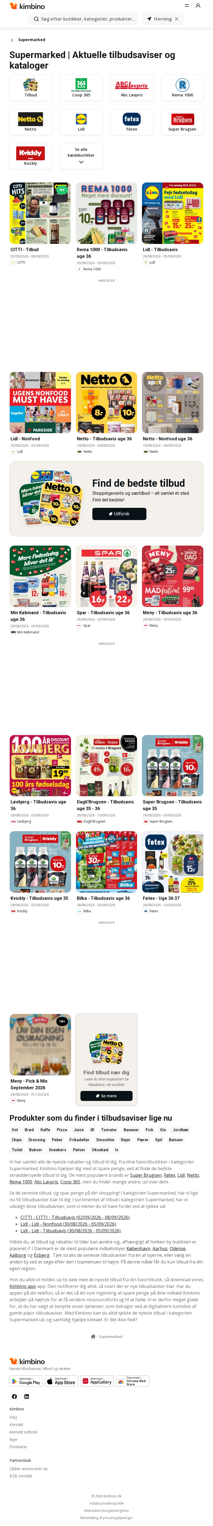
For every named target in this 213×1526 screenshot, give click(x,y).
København (138, 1248)
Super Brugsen (146, 1175)
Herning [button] (163, 19)
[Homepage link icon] (93, 1336)
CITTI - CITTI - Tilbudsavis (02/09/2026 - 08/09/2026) (75, 1217)
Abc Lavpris (46, 1182)
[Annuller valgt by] (176, 19)
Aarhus (160, 1248)
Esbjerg (42, 1255)
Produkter (18, 1446)
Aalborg (17, 1255)
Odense (178, 1248)
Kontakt (16, 1424)
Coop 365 (70, 1182)
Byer (13, 1439)
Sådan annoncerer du (28, 1468)
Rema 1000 (20, 1182)
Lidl (181, 1175)
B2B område (20, 1475)
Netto (193, 1175)
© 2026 (106, 1496)
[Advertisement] (111, 322)
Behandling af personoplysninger (106, 1518)
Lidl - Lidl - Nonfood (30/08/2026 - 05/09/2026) (68, 1224)
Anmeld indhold (23, 1432)
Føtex (169, 1175)
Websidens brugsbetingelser (106, 1510)
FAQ (13, 1417)
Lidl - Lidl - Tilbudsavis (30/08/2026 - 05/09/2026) (71, 1231)
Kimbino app (22, 1286)
